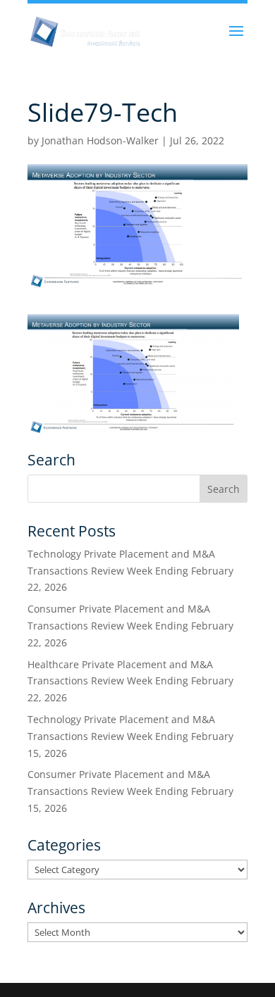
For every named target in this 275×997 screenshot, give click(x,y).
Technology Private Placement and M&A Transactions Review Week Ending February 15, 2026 (130, 736)
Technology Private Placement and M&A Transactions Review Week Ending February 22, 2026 (130, 570)
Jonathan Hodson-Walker (100, 140)
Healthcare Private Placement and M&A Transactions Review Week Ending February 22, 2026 (130, 681)
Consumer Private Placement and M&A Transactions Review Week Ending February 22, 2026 (130, 625)
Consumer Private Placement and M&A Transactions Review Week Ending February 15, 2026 (130, 791)
